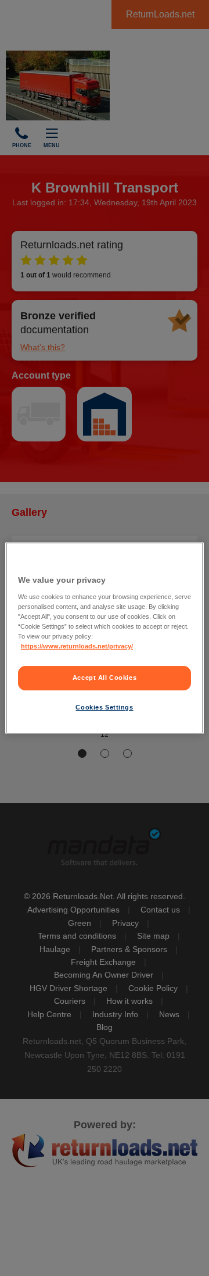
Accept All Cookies (104, 677)
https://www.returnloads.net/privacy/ (77, 646)
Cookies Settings (104, 707)
